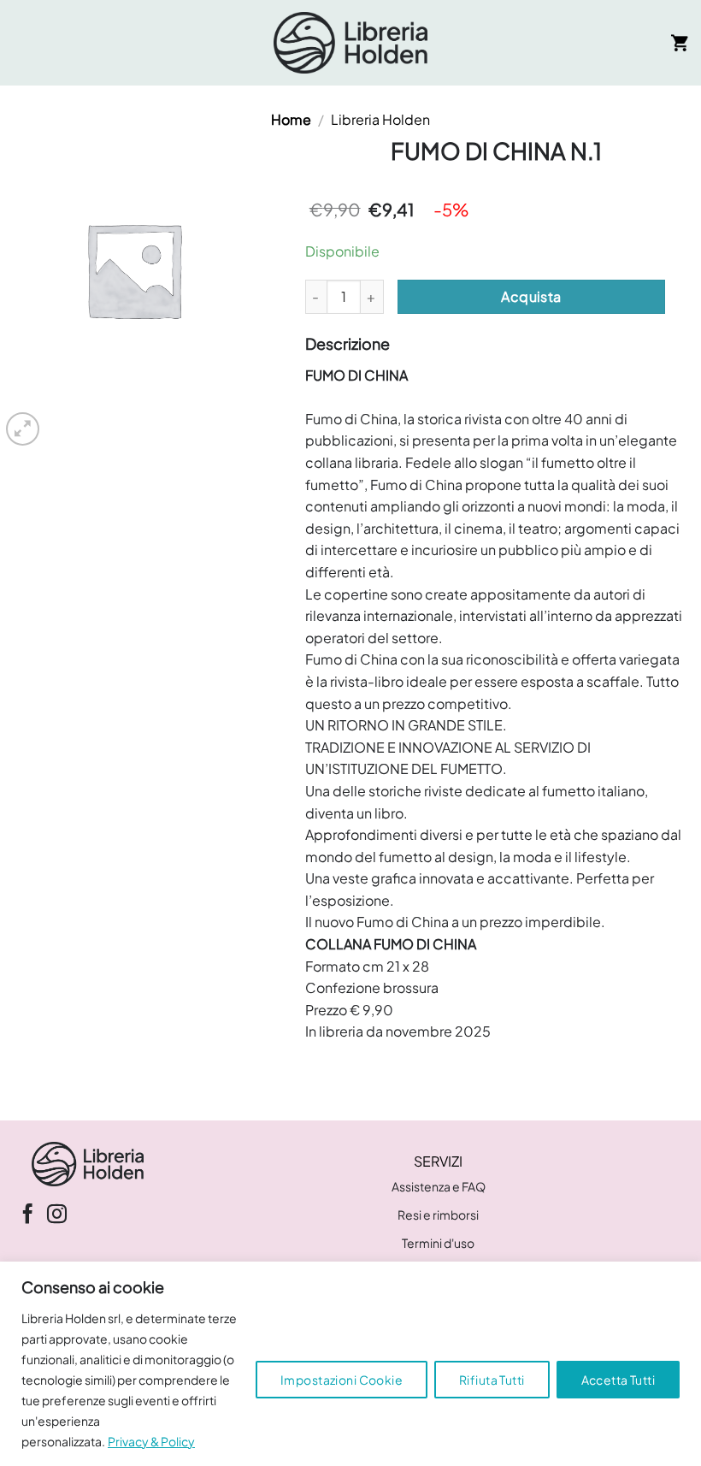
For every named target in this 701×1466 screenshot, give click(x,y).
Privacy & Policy (151, 1441)
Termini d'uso (438, 1242)
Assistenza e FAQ (439, 1186)
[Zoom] (22, 429)
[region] (350, 1364)
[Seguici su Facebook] (28, 1215)
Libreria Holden (380, 119)
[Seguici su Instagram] (57, 1215)
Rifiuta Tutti (491, 1379)
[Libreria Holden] (350, 43)
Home (291, 119)
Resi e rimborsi (438, 1214)
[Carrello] (679, 43)
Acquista (531, 296)
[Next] (63, 419)
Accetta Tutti (618, 1379)
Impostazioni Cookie (341, 1379)
